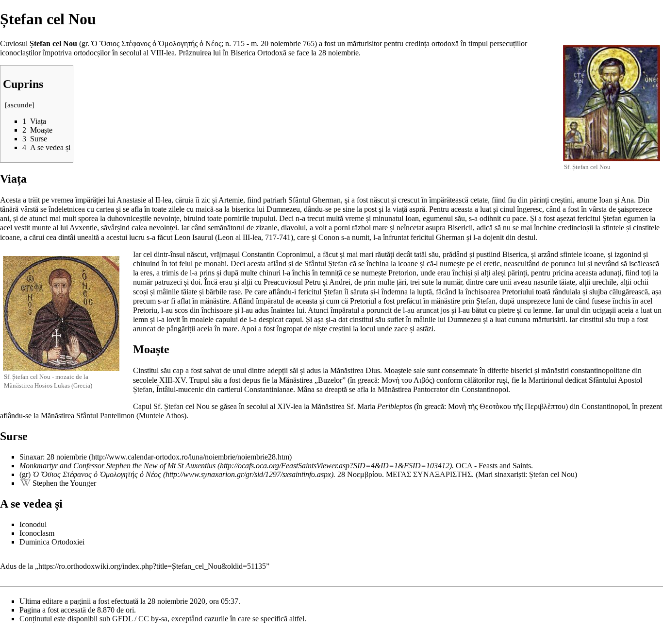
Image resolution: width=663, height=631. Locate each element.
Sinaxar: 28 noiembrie (53, 457)
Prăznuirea (195, 53)
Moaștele (398, 370)
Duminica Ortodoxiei (51, 542)
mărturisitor (364, 43)
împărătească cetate (458, 200)
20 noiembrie (281, 43)
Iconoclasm (36, 533)
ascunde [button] (19, 105)
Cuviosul (14, 43)
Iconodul (33, 524)
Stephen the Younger (64, 483)
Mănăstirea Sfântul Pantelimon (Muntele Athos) (113, 415)
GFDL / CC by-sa (139, 618)
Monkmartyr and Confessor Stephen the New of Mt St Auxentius (117, 465)
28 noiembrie (338, 53)
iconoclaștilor (20, 53)
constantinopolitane (600, 370)
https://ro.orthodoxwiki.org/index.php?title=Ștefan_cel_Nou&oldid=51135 (152, 566)
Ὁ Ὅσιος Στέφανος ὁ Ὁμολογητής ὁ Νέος (97, 474)
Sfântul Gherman (314, 200)
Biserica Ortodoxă (258, 53)
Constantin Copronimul (278, 254)
